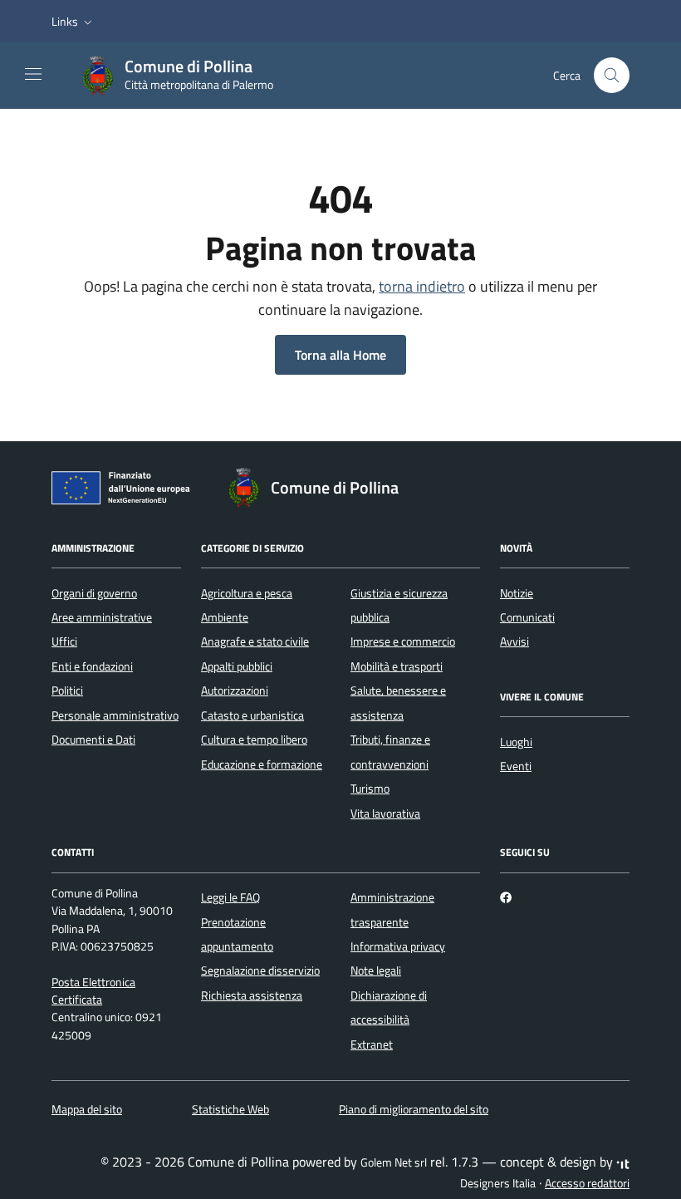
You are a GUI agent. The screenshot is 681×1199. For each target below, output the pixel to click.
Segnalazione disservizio (260, 970)
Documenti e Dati (93, 739)
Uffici (64, 641)
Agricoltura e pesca (246, 593)
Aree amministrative (101, 617)
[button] (73, 21)
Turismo (369, 788)
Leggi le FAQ (230, 897)
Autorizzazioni (234, 690)
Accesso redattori (587, 1183)
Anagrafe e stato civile (255, 641)
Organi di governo (94, 593)
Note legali (375, 970)
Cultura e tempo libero (254, 739)
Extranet (371, 1044)
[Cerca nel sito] (612, 75)
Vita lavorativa (385, 813)
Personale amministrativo (115, 715)
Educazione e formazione (261, 764)
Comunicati (527, 617)
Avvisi (514, 641)
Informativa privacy (397, 946)
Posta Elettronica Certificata (93, 991)
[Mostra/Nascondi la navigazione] (33, 74)
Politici (67, 690)
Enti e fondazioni (92, 666)
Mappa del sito (86, 1109)
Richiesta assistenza (251, 995)
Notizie (516, 593)
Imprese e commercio (402, 641)
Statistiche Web (230, 1109)
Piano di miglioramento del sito (413, 1109)
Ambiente (224, 617)
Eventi (516, 766)
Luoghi (516, 742)
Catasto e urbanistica (252, 715)
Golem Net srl (393, 1162)
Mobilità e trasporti (396, 666)
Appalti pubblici (236, 666)
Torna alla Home (340, 355)
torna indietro (422, 286)
